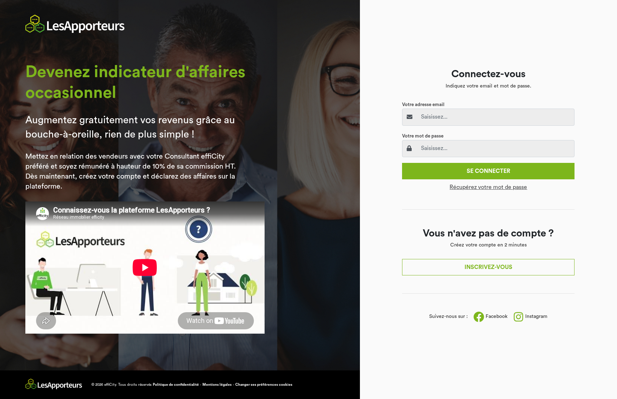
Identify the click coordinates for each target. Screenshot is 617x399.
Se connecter (488, 171)
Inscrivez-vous (488, 267)
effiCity (110, 384)
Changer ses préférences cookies (263, 384)
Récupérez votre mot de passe (488, 187)
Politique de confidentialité (176, 384)
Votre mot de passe (422, 136)
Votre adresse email (423, 104)
